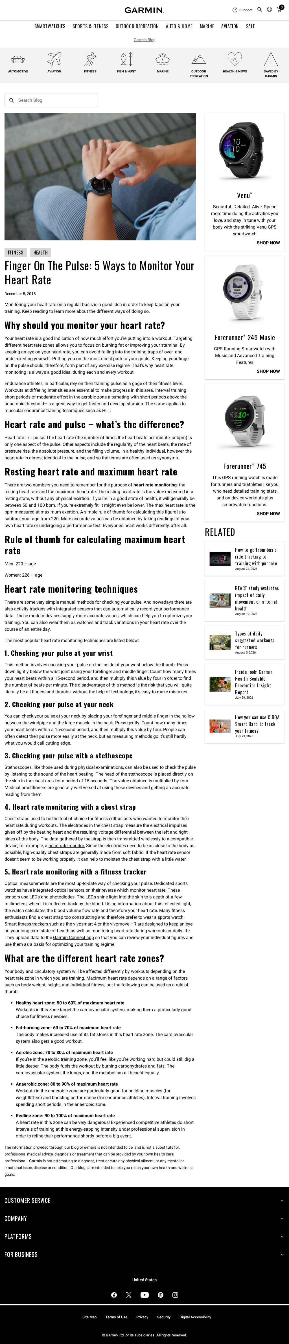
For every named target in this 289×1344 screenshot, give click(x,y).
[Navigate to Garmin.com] (144, 10)
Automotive (18, 71)
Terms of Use (116, 1317)
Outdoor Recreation (137, 26)
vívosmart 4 (84, 924)
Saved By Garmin (271, 74)
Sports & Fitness (90, 26)
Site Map (89, 1317)
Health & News (235, 71)
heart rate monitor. (67, 845)
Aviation (230, 26)
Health (41, 252)
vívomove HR (123, 924)
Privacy (142, 1317)
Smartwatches (49, 26)
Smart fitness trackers (26, 924)
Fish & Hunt (126, 71)
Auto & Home (179, 26)
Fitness (90, 71)
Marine (207, 26)
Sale (250, 26)
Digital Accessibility (195, 1317)
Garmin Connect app (73, 937)
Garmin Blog (145, 40)
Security (163, 1317)
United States (144, 1279)
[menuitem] (242, 10)
